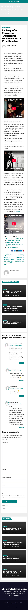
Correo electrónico (6, 477)
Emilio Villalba (16, 211)
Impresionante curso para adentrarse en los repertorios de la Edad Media (14, 244)
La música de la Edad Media (13, 240)
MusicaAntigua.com (10, 6)
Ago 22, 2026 (7, 575)
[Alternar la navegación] (25, 19)
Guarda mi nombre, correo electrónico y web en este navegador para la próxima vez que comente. (13, 496)
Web (3, 485)
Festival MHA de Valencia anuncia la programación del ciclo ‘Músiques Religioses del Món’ (9, 259)
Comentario (5, 442)
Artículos (4, 27)
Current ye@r (5, 505)
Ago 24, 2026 (7, 532)
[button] (20, 18)
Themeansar (14, 603)
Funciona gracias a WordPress (9, 602)
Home (10, 606)
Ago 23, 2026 (7, 546)
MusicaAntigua (12, 45)
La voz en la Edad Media (12, 247)
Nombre (4, 469)
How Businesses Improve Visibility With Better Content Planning (13, 292)
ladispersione (15, 295)
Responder (22, 380)
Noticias (9, 27)
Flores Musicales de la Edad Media (14, 238)
